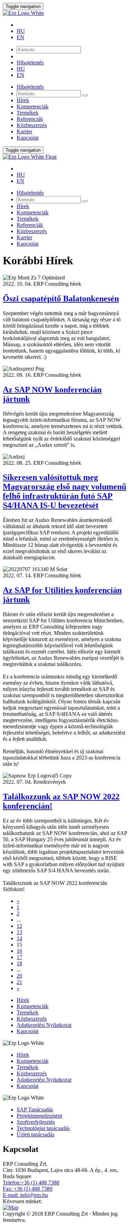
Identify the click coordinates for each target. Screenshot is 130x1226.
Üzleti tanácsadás (35, 1134)
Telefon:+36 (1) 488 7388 (31, 1182)
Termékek (27, 113)
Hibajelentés (30, 62)
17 (19, 957)
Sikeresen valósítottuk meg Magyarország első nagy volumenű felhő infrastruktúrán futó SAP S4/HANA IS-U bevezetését (64, 491)
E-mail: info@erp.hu (25, 1195)
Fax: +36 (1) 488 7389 (27, 1189)
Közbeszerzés (32, 125)
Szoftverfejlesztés (36, 1122)
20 (19, 976)
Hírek (23, 100)
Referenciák (30, 119)
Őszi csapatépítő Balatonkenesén (61, 298)
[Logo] (65, 13)
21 (19, 982)
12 (19, 926)
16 (19, 951)
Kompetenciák (33, 106)
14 (19, 938)
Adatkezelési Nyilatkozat (44, 1025)
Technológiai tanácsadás (43, 1128)
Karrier (24, 131)
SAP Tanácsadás (35, 1109)
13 (19, 932)
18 (19, 963)
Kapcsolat (27, 138)
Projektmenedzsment (39, 1116)
